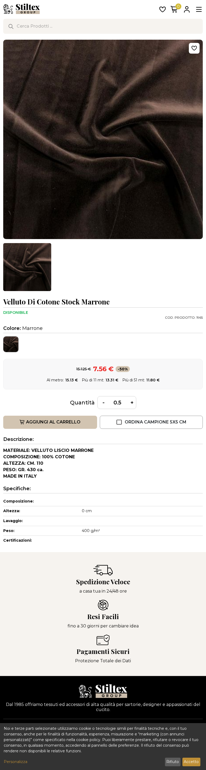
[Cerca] (11, 26)
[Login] (187, 10)
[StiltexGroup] (103, 691)
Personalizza (15, 761)
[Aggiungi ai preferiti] (194, 48)
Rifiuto (172, 761)
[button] (27, 267)
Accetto (191, 761)
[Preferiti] (163, 10)
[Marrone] (11, 344)
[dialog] (103, 746)
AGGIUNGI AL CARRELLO (53, 422)
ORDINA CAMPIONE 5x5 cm (155, 422)
